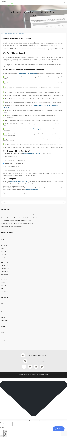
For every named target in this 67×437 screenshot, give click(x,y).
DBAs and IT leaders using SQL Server (35, 129)
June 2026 (3, 251)
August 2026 (4, 245)
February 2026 (4, 263)
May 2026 (3, 254)
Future (2, 309)
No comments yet (32, 193)
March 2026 (4, 260)
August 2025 (4, 280)
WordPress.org (5, 340)
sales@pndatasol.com (36, 355)
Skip (2, 436)
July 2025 (3, 282)
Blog (23, 193)
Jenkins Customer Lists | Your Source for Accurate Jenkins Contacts (17, 223)
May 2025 (3, 288)
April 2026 (3, 257)
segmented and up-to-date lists (27, 73)
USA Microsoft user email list (18, 181)
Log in (2, 332)
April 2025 (3, 291)
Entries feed (4, 335)
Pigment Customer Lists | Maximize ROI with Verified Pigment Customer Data (20, 217)
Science (3, 317)
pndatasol (17, 193)
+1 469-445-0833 (36, 361)
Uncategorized (4, 320)
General (3, 311)
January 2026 (4, 265)
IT (1, 314)
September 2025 (5, 277)
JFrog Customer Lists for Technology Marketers (12, 226)
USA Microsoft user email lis (45, 42)
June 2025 (3, 285)
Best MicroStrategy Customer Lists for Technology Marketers (16, 220)
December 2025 (5, 268)
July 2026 (3, 248)
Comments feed (5, 338)
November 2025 (5, 271)
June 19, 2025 (7, 193)
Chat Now (60, 429)
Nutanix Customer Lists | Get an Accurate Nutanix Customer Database (18, 215)
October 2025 (4, 274)
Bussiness (3, 306)
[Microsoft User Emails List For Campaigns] (13, 36)
